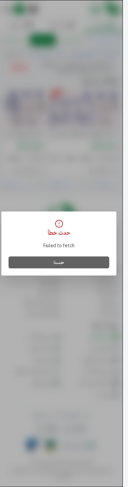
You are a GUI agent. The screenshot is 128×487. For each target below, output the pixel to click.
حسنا (59, 262)
